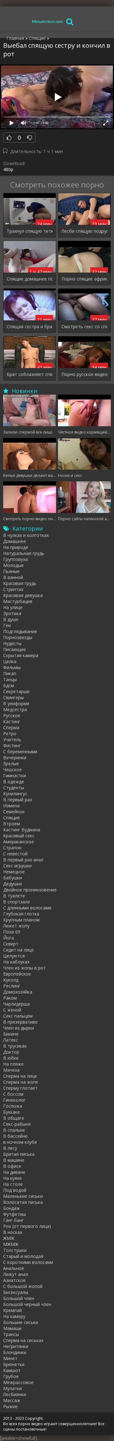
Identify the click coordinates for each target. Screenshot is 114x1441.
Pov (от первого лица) (27, 1226)
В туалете (14, 896)
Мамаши (12, 1328)
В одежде (13, 782)
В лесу (10, 1148)
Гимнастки (14, 776)
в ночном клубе (20, 1142)
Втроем (11, 824)
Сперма (11, 727)
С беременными (20, 751)
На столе (13, 1184)
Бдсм (8, 685)
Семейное (14, 812)
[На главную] (47, 21)
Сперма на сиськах (23, 1340)
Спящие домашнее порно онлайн (30, 279)
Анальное (13, 1268)
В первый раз (17, 800)
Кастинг (11, 721)
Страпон (12, 848)
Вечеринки (14, 757)
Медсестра (15, 709)
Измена (11, 806)
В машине (13, 1160)
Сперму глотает (20, 1088)
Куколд (10, 980)
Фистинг (12, 745)
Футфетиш (14, 1214)
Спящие (11, 818)
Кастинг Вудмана (21, 830)
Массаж (11, 1400)
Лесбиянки (14, 1394)
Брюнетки (13, 1364)
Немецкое (14, 872)
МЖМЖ (10, 1244)
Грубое (11, 1376)
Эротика (12, 613)
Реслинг (11, 986)
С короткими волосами (28, 1262)
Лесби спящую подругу (84, 231)
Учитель (12, 739)
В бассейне (15, 1136)
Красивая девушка (23, 595)
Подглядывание (20, 631)
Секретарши (16, 691)
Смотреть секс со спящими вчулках (84, 326)
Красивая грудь (19, 583)
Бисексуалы (15, 1292)
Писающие (14, 649)
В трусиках (15, 1046)
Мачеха (11, 1070)
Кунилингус (15, 794)
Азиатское (14, 1280)
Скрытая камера (20, 655)
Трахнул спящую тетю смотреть (30, 231)
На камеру (14, 1316)
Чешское (12, 770)
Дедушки (12, 884)
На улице (12, 607)
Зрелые (11, 764)
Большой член (18, 1298)
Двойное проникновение (30, 890)
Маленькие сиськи (23, 1196)
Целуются (14, 956)
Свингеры (13, 697)
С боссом (13, 1094)
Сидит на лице (18, 950)
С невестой (15, 854)
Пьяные (11, 571)
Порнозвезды (17, 637)
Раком (10, 998)
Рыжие (10, 1406)
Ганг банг (13, 1220)
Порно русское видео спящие (84, 374)
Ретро (9, 733)
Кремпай (12, 1310)
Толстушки (15, 1250)
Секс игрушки (17, 866)
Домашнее (14, 541)
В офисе (12, 1166)
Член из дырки (18, 1028)
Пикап (9, 673)
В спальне (14, 1130)
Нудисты (12, 643)
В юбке (11, 1058)
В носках (12, 1232)
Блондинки (14, 1352)
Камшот (12, 1370)
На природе (15, 547)
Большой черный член (27, 1304)
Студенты (13, 788)
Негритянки (15, 1346)
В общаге (13, 1118)
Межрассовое (18, 1382)
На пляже (13, 1064)
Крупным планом (21, 920)
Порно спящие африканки (84, 279)
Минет (10, 1358)
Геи (7, 625)
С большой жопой (22, 1286)
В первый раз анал (23, 860)
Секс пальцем (18, 1016)
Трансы (11, 1334)
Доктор (11, 1052)
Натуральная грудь (23, 553)
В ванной (13, 577)
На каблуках (16, 962)
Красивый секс (19, 836)
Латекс (10, 1040)
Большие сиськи (20, 1322)
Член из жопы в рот (24, 968)
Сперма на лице (20, 1076)
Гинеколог (14, 1100)
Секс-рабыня (17, 1124)
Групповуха (15, 559)
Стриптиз (13, 589)
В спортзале (16, 902)
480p (8, 169)
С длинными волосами (27, 908)
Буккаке (11, 1112)
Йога (8, 938)
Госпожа (12, 1106)
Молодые (13, 565)
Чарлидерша (16, 1004)
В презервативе (20, 1022)
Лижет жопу (16, 926)
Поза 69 (11, 932)
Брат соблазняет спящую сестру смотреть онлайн (30, 374)
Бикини (10, 1034)
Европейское (17, 974)
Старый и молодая (23, 1256)
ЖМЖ (8, 1238)
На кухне (12, 1178)
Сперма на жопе (20, 1082)
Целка (9, 661)
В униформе (16, 703)
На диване (14, 1172)
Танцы (10, 679)
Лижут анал (15, 1274)
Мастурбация (17, 601)
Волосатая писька (23, 1202)
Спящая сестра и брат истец (30, 326)
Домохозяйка (17, 992)
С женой (12, 1010)
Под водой (14, 1190)
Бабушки (12, 878)
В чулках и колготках (26, 535)
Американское (18, 842)
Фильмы (12, 667)
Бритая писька (19, 1154)
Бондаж (11, 1208)
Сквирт (10, 944)
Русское (11, 715)
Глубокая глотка (21, 914)
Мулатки (12, 1388)
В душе (10, 619)
